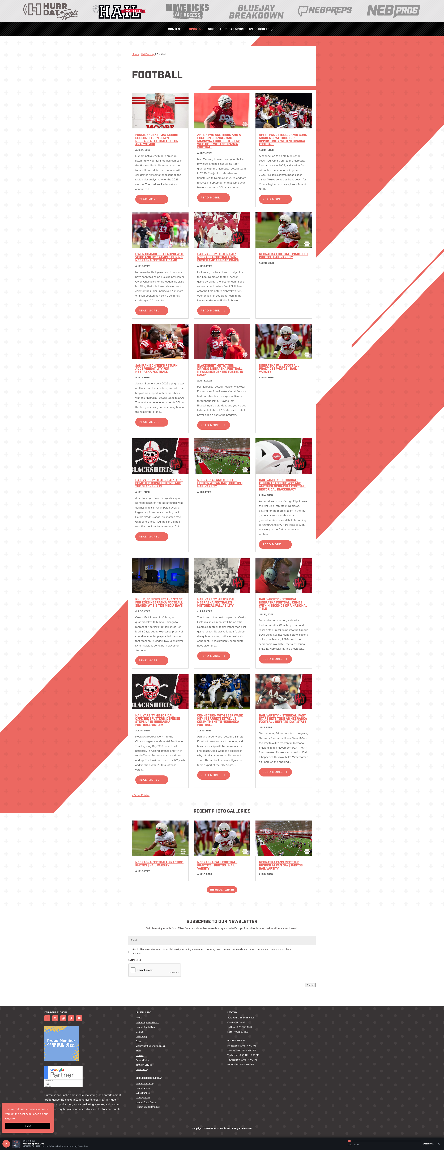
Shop (212, 29)
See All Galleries (222, 890)
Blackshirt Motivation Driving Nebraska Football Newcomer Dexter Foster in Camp (220, 370)
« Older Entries (141, 795)
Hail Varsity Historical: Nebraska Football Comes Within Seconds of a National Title (283, 604)
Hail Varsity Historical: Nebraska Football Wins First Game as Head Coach (218, 257)
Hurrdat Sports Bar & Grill (148, 1106)
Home (135, 54)
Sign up (310, 985)
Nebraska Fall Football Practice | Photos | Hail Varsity (279, 369)
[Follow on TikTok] (71, 1018)
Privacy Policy (142, 1060)
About (139, 1017)
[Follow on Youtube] (79, 1018)
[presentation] (154, 970)
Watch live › (428, 1143)
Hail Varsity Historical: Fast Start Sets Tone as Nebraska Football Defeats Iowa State (283, 719)
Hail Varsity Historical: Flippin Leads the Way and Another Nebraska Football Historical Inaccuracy (282, 485)
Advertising (141, 1036)
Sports (195, 29)
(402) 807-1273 (241, 1031)
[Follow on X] (55, 1018)
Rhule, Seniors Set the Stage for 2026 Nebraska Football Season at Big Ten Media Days (159, 602)
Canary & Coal (143, 1097)
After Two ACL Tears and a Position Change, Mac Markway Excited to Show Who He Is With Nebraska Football (219, 141)
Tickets (264, 29)
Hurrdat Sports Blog (145, 1027)
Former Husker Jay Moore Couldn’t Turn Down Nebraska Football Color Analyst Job (156, 140)
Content (175, 29)
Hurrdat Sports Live (237, 29)
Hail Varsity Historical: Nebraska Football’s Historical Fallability (216, 602)
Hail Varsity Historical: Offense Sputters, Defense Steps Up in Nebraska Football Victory (157, 720)
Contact (139, 1031)
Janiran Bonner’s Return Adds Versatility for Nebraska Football (156, 369)
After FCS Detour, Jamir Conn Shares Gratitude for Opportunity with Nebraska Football (283, 140)
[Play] (6, 1144)
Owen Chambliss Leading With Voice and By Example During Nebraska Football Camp (159, 257)
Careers (139, 1055)
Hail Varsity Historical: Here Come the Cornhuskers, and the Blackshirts (159, 483)
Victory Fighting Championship (150, 1045)
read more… (149, 199)
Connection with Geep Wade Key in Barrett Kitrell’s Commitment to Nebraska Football (220, 720)
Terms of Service (144, 1064)
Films (138, 1041)
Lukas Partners (143, 1092)
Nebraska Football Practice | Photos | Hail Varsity (283, 256)
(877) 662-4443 (244, 1027)
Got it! (28, 1125)
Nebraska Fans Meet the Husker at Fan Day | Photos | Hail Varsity (220, 483)
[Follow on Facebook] (47, 1018)
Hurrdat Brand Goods (146, 1102)
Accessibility (142, 1069)
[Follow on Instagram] (63, 1018)
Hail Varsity (148, 54)
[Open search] (272, 29)
